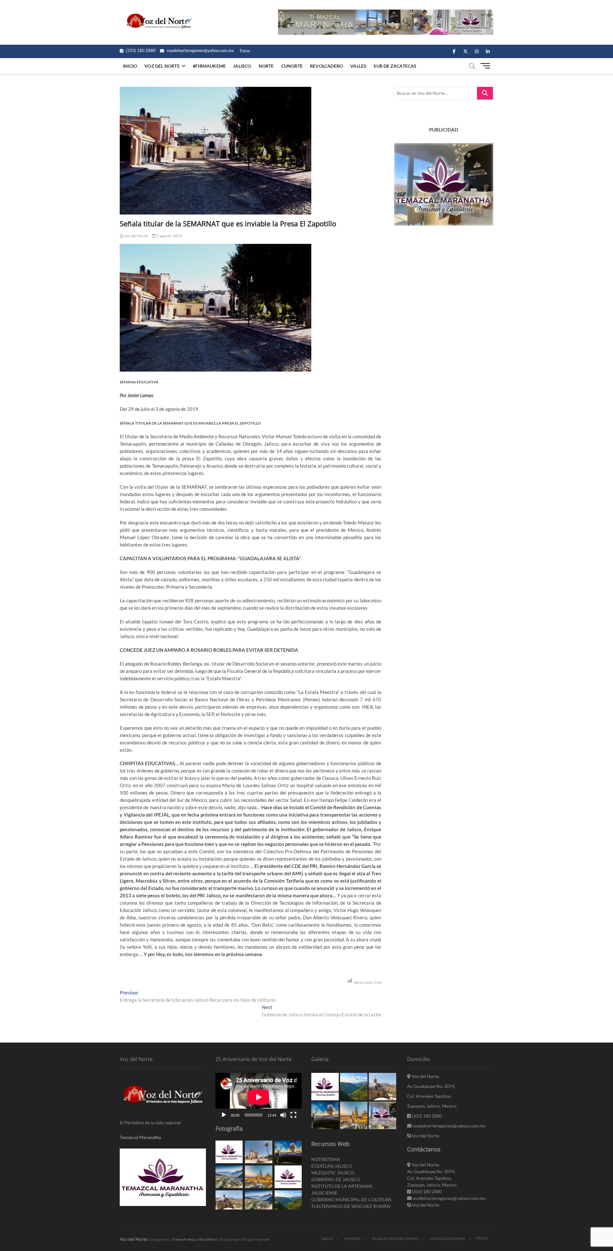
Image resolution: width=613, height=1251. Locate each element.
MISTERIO (352, 1239)
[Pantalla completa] (293, 1115)
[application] (259, 1097)
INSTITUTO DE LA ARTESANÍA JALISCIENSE (342, 1189)
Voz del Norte (135, 235)
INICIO (327, 1239)
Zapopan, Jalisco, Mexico (432, 1106)
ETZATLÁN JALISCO (331, 1166)
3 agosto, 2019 (169, 235)
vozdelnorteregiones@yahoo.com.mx (200, 50)
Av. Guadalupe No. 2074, (431, 1086)
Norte (266, 66)
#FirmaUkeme (209, 66)
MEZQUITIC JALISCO (332, 1172)
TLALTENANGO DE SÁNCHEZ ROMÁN (350, 1206)
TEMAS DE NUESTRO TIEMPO (395, 1239)
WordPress (208, 1239)
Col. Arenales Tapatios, (429, 1096)
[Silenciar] (283, 1115)
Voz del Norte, (425, 1076)
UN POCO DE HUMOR (447, 1239)
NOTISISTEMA (325, 1159)
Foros (245, 50)
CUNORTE (292, 66)
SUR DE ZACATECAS (395, 66)
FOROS (482, 1238)
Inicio (130, 66)
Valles (358, 66)
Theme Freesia (184, 1239)
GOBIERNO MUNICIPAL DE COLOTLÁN (351, 1199)
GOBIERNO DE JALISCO (335, 1179)
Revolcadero (326, 66)
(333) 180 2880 (140, 50)
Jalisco (242, 66)
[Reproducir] (224, 1115)
